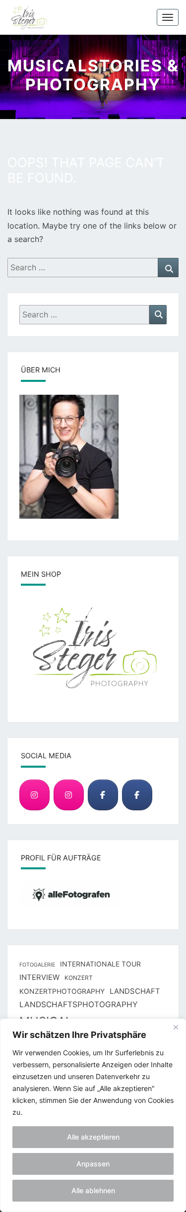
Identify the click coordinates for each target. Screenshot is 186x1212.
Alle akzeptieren (93, 1137)
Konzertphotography (62, 991)
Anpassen (93, 1163)
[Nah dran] (176, 1027)
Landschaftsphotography (78, 1004)
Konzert (78, 977)
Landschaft (135, 991)
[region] (93, 1115)
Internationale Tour (100, 964)
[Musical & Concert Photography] (69, 795)
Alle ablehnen (93, 1190)
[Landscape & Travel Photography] (34, 795)
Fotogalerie (37, 965)
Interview (39, 977)
